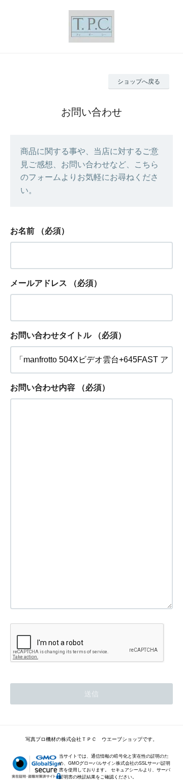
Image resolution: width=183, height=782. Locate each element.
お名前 (22, 231)
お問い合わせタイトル (51, 335)
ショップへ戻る (138, 81)
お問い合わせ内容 (42, 387)
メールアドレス (38, 283)
